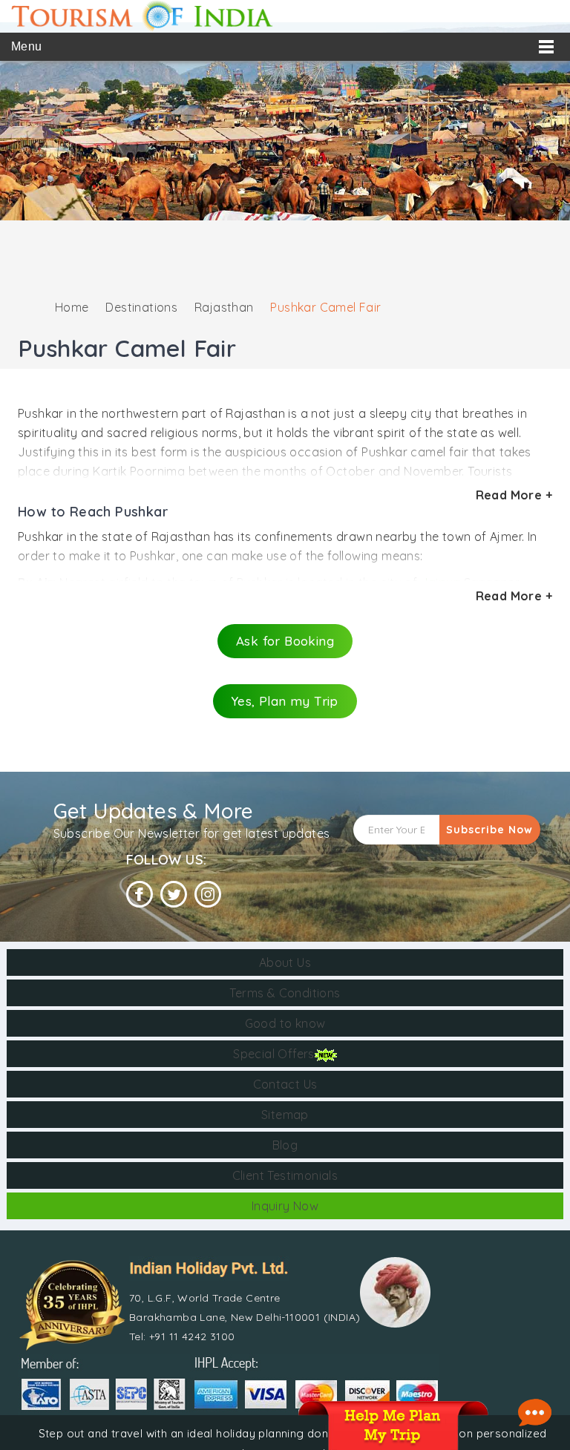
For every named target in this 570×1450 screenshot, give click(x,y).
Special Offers (274, 1053)
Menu (26, 46)
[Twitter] (173, 894)
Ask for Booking (285, 641)
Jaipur (439, 582)
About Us (285, 962)
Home (72, 307)
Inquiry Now (285, 1205)
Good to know (285, 1023)
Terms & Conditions (284, 992)
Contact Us (285, 1084)
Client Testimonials (285, 1175)
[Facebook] (139, 894)
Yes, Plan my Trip (285, 701)
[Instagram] (207, 894)
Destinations (141, 307)
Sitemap (285, 1114)
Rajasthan (224, 307)
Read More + (514, 495)
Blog (285, 1145)
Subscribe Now (489, 829)
